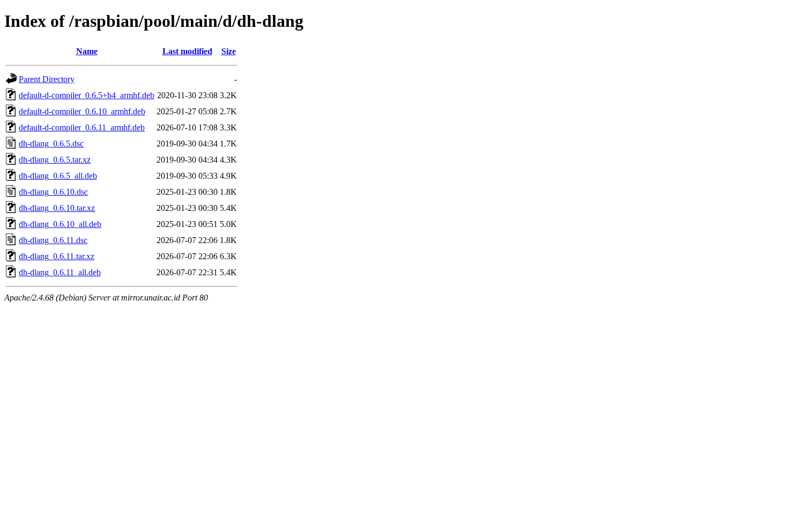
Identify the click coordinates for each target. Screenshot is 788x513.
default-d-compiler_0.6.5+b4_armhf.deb (86, 95)
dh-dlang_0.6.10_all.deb (60, 224)
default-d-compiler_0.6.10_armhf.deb (82, 111)
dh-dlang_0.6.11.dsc (53, 240)
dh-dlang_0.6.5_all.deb (58, 175)
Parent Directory (47, 79)
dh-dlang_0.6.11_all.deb (60, 272)
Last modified (187, 51)
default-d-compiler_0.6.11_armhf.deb (82, 127)
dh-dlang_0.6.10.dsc (53, 191)
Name (87, 51)
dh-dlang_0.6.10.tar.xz (57, 207)
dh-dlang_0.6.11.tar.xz (56, 256)
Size (228, 51)
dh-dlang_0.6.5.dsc (51, 143)
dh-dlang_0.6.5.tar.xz (55, 159)
